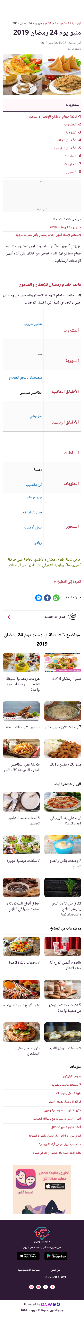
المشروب (70, 124)
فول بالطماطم (32, 512)
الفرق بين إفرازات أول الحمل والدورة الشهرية (54, 1136)
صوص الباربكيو (72, 1076)
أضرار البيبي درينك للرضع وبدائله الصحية (57, 1119)
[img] (42, 1189)
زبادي (38, 543)
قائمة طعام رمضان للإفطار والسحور (52, 117)
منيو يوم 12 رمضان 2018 (65, 227)
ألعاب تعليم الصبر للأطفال (66, 1127)
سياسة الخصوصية (29, 1270)
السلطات (70, 156)
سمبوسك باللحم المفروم (25, 377)
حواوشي (35, 416)
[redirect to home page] (42, 8)
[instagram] (31, 1287)
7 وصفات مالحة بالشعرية (66, 1085)
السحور (71, 172)
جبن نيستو (34, 497)
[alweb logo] (50, 1305)
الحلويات (70, 164)
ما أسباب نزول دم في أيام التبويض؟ (59, 1144)
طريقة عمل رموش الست (67, 1093)
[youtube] (38, 1287)
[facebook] (52, 1287)
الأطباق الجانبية (65, 140)
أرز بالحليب (34, 485)
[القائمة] (77, 8)
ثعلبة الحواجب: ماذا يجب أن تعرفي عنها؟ (57, 1153)
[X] (45, 1287)
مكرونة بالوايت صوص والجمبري (62, 1110)
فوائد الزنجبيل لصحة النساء (64, 1102)
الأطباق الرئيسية (65, 148)
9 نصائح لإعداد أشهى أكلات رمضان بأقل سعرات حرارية (48, 235)
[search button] (6, 8)
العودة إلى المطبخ (68, 582)
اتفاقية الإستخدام (55, 1277)
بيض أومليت (33, 527)
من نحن (55, 1270)
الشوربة (71, 132)
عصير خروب (33, 324)
